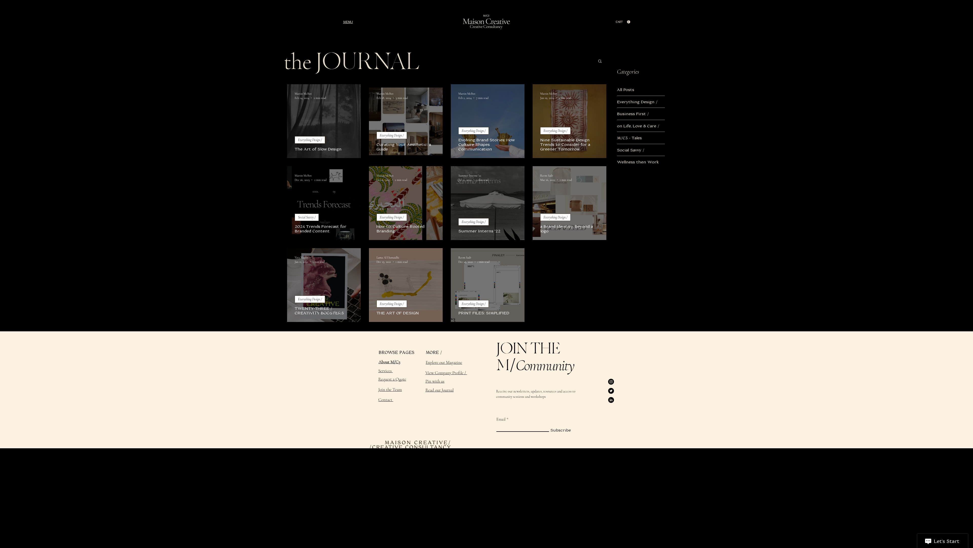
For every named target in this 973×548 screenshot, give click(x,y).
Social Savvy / (306, 217)
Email (501, 419)
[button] (348, 22)
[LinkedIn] (611, 400)
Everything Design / (310, 140)
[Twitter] (611, 391)
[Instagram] (611, 382)
